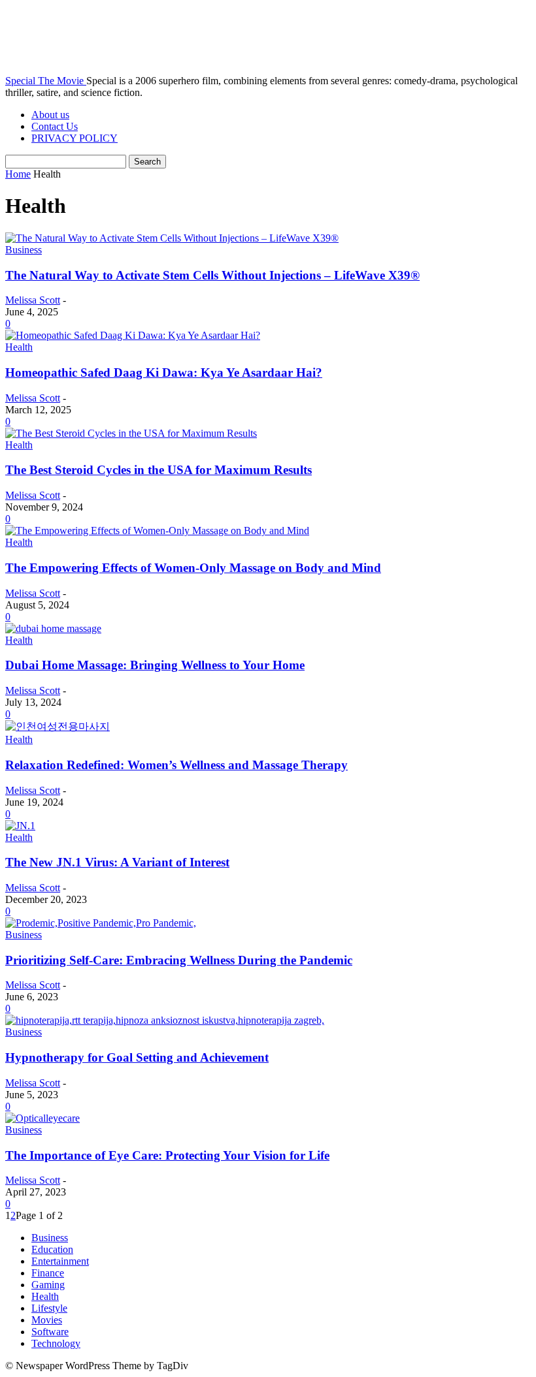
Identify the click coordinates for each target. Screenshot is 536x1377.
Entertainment (60, 1261)
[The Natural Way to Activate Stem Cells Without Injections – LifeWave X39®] (172, 238)
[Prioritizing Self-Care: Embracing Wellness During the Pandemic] (100, 922)
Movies (46, 1319)
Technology (55, 1343)
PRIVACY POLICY (74, 138)
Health (19, 347)
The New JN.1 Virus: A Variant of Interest (117, 862)
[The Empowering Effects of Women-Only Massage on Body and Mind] (157, 530)
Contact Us (54, 126)
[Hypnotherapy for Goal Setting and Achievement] (164, 1020)
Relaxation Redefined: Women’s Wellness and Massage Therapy (176, 765)
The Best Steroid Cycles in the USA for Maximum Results (158, 470)
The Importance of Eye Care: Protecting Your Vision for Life (167, 1155)
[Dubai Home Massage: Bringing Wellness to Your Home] (53, 628)
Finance (47, 1272)
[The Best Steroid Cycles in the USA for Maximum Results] (131, 433)
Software (50, 1331)
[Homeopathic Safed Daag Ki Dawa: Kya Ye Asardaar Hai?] (132, 335)
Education (52, 1249)
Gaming (48, 1284)
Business (23, 249)
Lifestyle (49, 1308)
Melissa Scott (32, 300)
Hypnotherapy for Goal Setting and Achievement (137, 1057)
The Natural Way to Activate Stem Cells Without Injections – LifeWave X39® (212, 275)
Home (18, 174)
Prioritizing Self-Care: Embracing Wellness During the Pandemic (178, 960)
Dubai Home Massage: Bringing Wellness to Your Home (155, 665)
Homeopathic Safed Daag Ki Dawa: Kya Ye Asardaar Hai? (163, 372)
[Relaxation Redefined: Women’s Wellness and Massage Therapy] (57, 726)
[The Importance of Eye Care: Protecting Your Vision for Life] (42, 1118)
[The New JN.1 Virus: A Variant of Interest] (20, 825)
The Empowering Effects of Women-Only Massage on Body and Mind (193, 568)
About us (50, 114)
